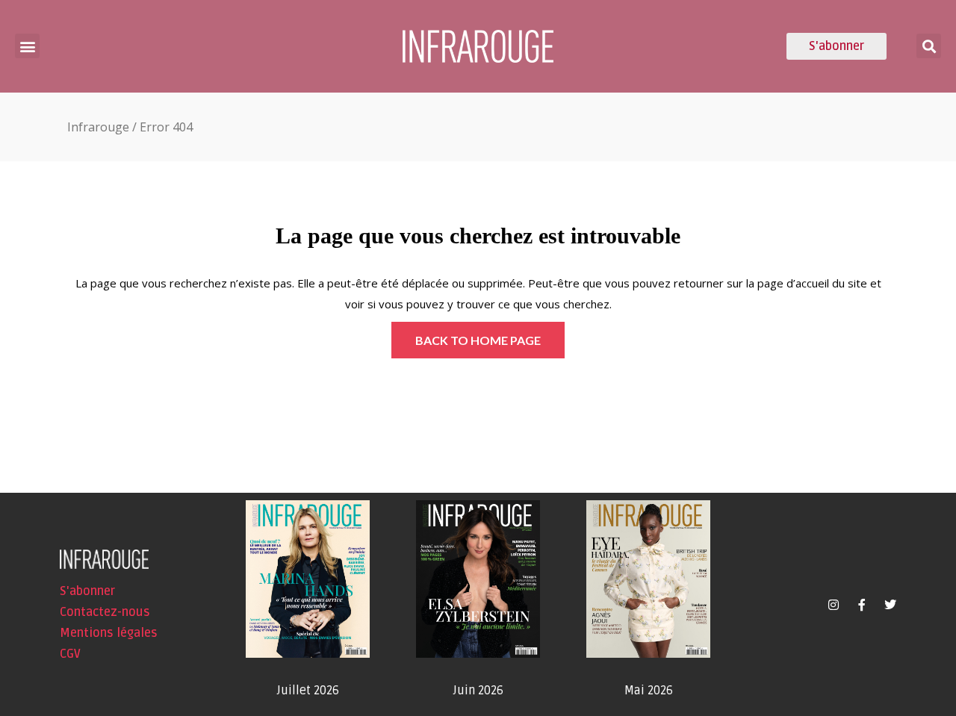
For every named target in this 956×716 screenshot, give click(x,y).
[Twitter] (890, 605)
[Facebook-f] (862, 605)
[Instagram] (833, 605)
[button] (27, 46)
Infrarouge (98, 127)
